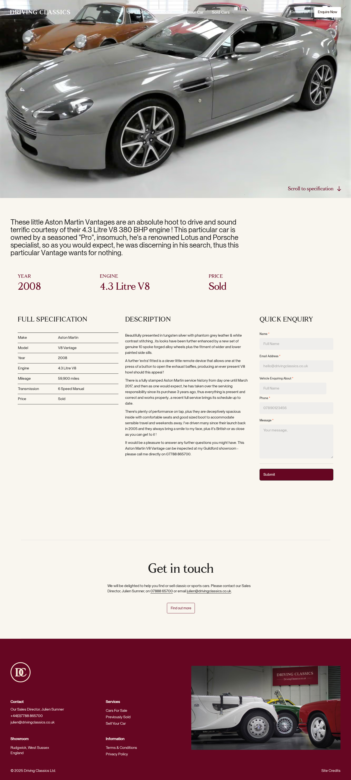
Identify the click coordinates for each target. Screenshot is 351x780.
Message (267, 420)
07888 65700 (161, 591)
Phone (265, 398)
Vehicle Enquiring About (276, 378)
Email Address (270, 356)
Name (265, 334)
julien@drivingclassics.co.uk (209, 591)
